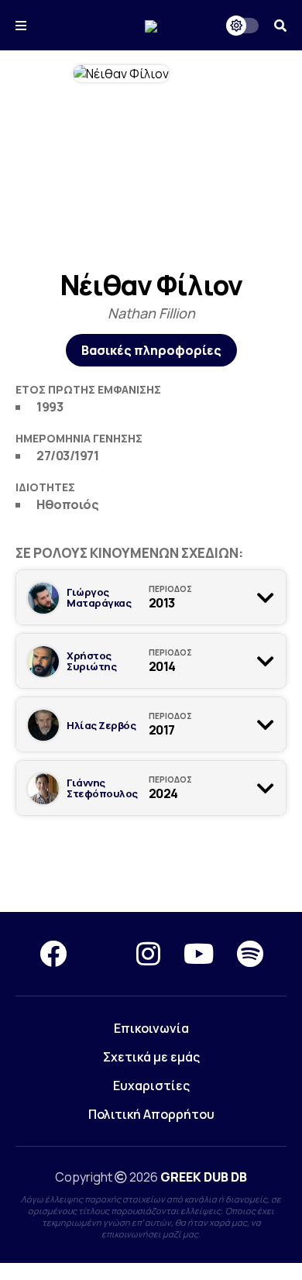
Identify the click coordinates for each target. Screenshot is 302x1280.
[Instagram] (148, 953)
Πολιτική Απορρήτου (151, 1114)
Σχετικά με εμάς (151, 1056)
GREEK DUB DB (203, 1176)
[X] (101, 953)
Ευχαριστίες (151, 1085)
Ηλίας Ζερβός (101, 725)
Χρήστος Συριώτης (91, 661)
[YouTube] (199, 953)
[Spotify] (250, 953)
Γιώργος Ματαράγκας (99, 597)
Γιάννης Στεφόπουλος (102, 788)
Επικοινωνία (151, 1028)
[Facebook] (53, 953)
